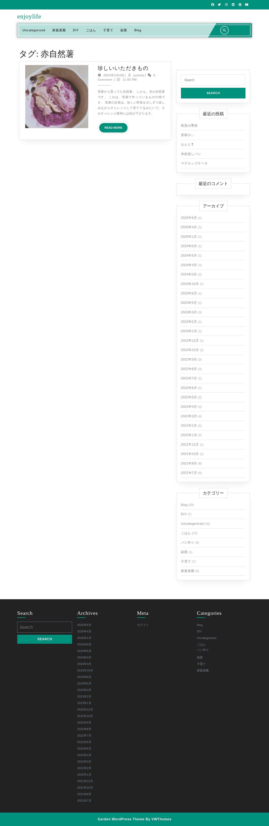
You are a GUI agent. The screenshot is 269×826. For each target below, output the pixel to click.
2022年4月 (189, 406)
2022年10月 (190, 350)
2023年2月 (189, 321)
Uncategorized (33, 30)
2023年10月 (190, 284)
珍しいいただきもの (123, 68)
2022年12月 (190, 340)
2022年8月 (189, 369)
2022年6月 (189, 387)
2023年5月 (189, 302)
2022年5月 (189, 397)
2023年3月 (189, 312)
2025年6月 (189, 217)
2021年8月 (189, 463)
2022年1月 (189, 435)
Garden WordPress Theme (121, 819)
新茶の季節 (189, 125)
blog (137, 30)
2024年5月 (189, 255)
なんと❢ (187, 144)
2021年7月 (189, 473)
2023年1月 (189, 331)
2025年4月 (189, 227)
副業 (123, 30)
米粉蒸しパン (191, 154)
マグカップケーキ (194, 163)
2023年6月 (189, 293)
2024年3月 (189, 274)
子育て (108, 30)
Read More (116, 129)
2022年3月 (189, 416)
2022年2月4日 (113, 75)
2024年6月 (189, 246)
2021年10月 (190, 454)
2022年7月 (189, 378)
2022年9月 (189, 359)
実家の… (187, 135)
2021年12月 (190, 444)
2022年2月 (189, 425)
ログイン (143, 625)
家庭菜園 (59, 30)
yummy (138, 75)
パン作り (187, 542)
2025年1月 (189, 236)
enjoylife (29, 16)
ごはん (91, 30)
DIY (76, 30)
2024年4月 (189, 265)
